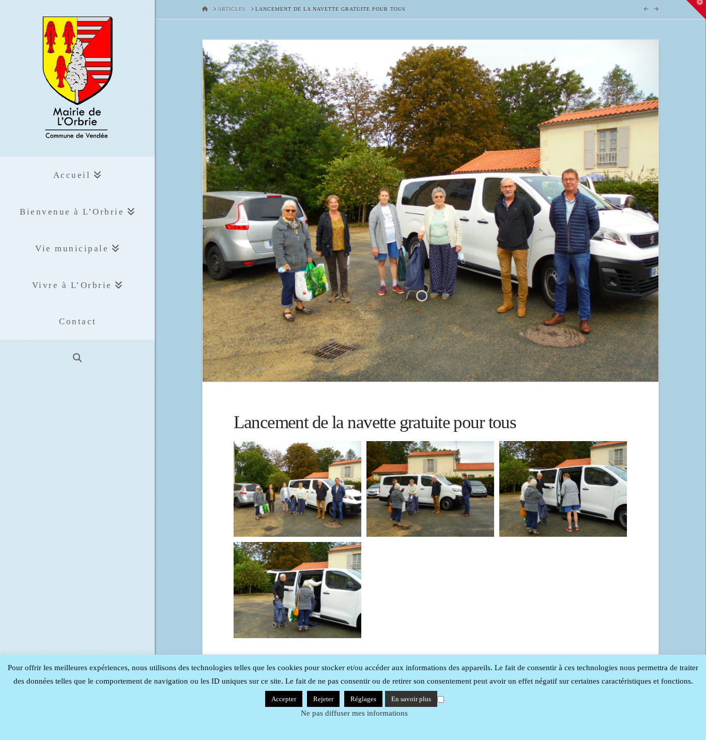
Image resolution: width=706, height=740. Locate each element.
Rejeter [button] (323, 699)
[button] (696, 10)
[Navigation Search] (77, 358)
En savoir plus (411, 699)
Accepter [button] (283, 699)
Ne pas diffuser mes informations (354, 713)
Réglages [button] (363, 699)
